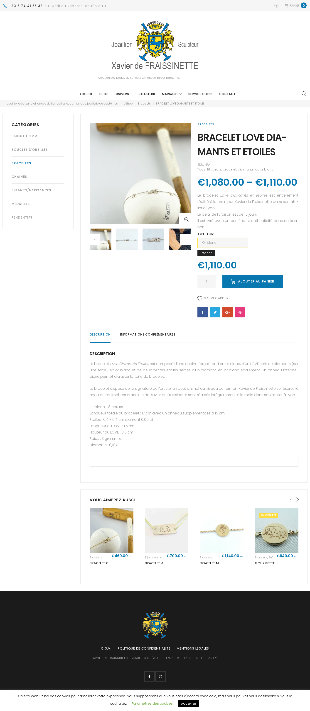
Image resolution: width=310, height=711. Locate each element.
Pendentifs (22, 217)
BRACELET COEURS (104, 563)
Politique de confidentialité (144, 648)
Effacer (206, 253)
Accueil (86, 94)
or (256, 169)
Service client (200, 94)
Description (100, 334)
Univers (122, 94)
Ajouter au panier (256, 281)
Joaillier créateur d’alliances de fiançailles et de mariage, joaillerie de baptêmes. (62, 103)
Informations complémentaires (147, 334)
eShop (104, 94)
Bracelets (144, 103)
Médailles (21, 204)
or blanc (266, 169)
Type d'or (205, 234)
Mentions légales (193, 648)
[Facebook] (149, 676)
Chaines (19, 176)
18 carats (214, 169)
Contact (227, 94)
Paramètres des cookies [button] (152, 703)
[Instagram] (160, 676)
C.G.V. (106, 648)
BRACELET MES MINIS (216, 563)
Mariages (170, 94)
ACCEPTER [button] (188, 703)
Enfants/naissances (31, 190)
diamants (246, 169)
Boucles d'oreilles (30, 149)
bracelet (229, 169)
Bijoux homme (155, 557)
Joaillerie (147, 94)
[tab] (100, 336)
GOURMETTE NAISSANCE (274, 563)
